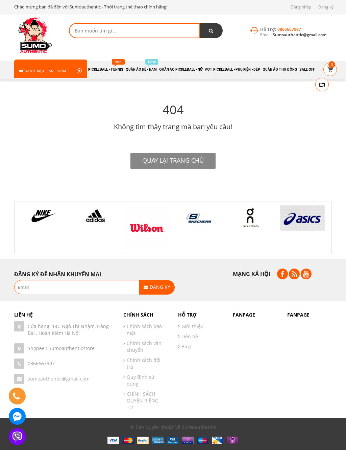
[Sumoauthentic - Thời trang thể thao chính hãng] (34, 34)
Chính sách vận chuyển (144, 346)
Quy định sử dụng (140, 380)
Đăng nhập (301, 7)
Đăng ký (325, 7)
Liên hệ (189, 336)
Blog (186, 346)
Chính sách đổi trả (143, 363)
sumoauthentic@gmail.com (59, 378)
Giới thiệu (192, 326)
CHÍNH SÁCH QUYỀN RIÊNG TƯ (142, 401)
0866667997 (41, 363)
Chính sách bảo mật (144, 329)
